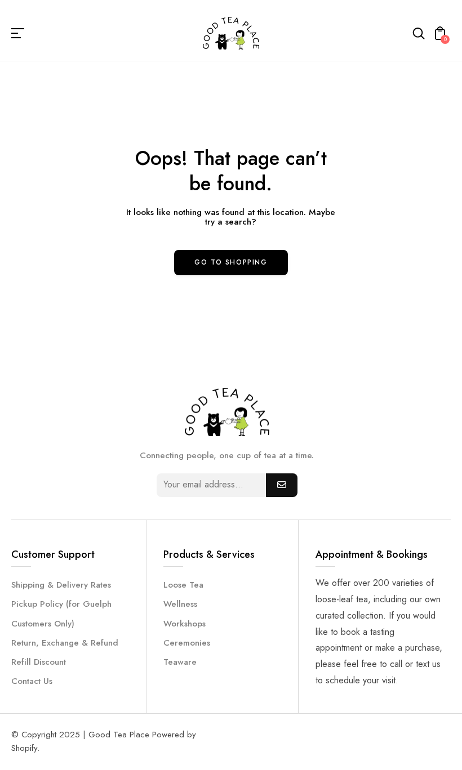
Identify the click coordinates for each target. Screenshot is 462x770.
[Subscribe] (281, 485)
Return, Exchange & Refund (64, 643)
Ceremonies (186, 643)
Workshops (184, 623)
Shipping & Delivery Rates (61, 585)
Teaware (180, 662)
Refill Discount (38, 662)
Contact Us (31, 681)
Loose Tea (183, 585)
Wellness (180, 604)
